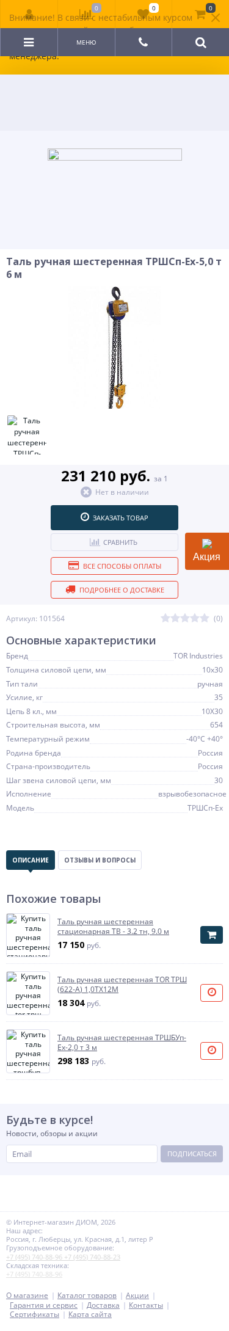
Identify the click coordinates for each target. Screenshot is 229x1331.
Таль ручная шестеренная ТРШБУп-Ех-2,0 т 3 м (121, 1042)
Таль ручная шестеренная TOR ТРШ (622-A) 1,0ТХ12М (122, 984)
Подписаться (192, 1153)
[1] (165, 618)
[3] (185, 618)
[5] (204, 618)
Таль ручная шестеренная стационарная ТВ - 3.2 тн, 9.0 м (113, 926)
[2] (175, 618)
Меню (86, 42)
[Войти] (29, 14)
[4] (195, 618)
